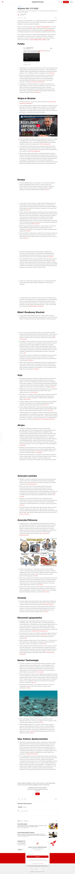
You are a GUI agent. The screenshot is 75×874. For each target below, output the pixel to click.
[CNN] (25, 638)
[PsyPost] (41, 722)
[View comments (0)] (22, 18)
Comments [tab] (20, 807)
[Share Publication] (61, 2)
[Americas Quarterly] (24, 514)
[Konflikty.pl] (29, 103)
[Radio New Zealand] (48, 604)
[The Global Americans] (31, 484)
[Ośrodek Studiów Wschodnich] (36, 306)
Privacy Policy (46, 860)
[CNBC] (34, 631)
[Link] (16, 44)
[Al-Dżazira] (50, 410)
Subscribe (66, 2)
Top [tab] (18, 820)
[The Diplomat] (38, 452)
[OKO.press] (52, 73)
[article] (37, 827)
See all (19, 849)
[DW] (24, 353)
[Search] (59, 2)
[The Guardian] (23, 339)
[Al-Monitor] (30, 360)
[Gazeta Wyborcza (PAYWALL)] (37, 82)
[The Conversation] (39, 672)
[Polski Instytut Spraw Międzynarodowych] (45, 419)
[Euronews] (25, 238)
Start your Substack (34, 868)
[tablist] (22, 807)
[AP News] (46, 405)
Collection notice (44, 866)
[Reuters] (53, 387)
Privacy (36, 866)
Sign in (71, 2)
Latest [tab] (22, 820)
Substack (32, 871)
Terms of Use (43, 859)
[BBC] (32, 224)
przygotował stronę (49, 30)
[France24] (37, 224)
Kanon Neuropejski (22, 824)
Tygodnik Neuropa (23, 14)
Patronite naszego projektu (43, 27)
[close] (48, 842)
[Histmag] (28, 754)
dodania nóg (44, 635)
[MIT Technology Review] (42, 631)
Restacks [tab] (24, 807)
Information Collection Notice (37, 860)
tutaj (31, 28)
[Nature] (28, 688)
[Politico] (47, 189)
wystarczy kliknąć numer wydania (38, 39)
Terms (39, 866)
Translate (20, 6)
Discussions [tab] (26, 820)
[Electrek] (51, 257)
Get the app (43, 868)
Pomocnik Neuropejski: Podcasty (26, 832)
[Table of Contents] (1, 437)
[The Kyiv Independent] (45, 144)
